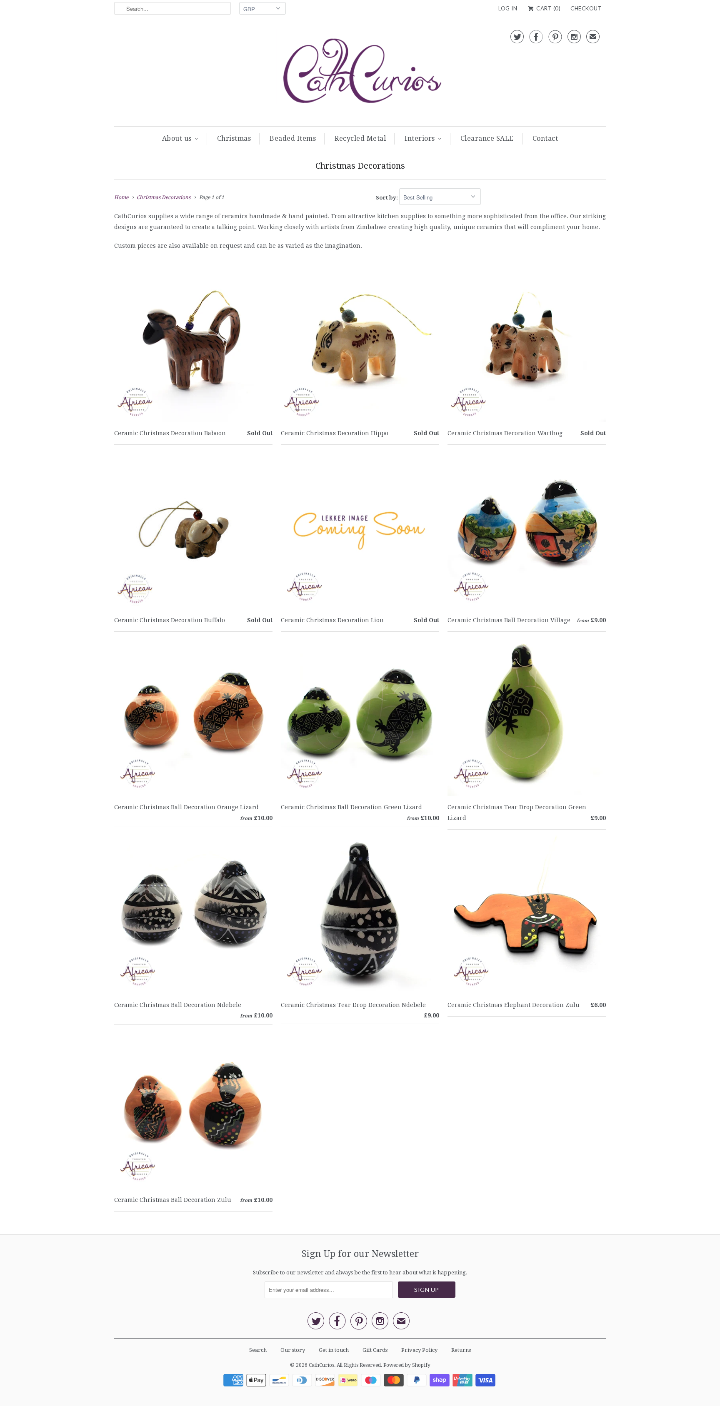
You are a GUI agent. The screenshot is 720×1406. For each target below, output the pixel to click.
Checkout (586, 8)
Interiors (420, 138)
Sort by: (387, 197)
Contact (545, 138)
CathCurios (321, 1365)
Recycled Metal (360, 138)
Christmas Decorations (360, 166)
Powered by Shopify (406, 1365)
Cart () (547, 8)
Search (258, 1350)
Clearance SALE (487, 138)
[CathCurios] (360, 73)
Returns (461, 1350)
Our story (292, 1350)
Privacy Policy (419, 1350)
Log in (507, 8)
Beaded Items (293, 138)
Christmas (234, 138)
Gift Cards (375, 1350)
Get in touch (334, 1350)
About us (177, 138)
